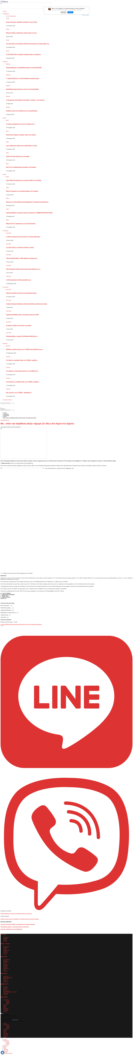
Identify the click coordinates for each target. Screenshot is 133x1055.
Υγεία (4, 963)
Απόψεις (5, 951)
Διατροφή (5, 994)
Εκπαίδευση (6, 962)
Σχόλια (4, 954)
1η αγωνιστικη (4, 624)
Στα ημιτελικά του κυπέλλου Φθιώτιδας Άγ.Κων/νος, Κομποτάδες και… (28, 43)
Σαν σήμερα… (6, 990)
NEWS (5, 1037)
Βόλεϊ (4, 118)
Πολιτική (5, 960)
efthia (8, 624)
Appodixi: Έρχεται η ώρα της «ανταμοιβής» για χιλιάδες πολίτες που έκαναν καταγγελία (20, 919)
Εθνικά (2, 420)
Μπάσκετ (5, 61)
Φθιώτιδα (5, 938)
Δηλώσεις (5, 952)
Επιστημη (5, 970)
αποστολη (18, 624)
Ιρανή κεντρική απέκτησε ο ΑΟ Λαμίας (18, 156)
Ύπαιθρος (5, 965)
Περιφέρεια (5, 937)
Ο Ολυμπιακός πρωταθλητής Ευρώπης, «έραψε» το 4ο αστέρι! (25, 100)
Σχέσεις (5, 989)
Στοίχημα (5, 343)
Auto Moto (5, 230)
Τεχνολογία (5, 993)
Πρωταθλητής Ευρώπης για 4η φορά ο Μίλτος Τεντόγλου (23, 180)
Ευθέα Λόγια (6, 946)
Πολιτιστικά (6, 976)
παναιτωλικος (24, 624)
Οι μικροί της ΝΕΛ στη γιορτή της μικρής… (19, 325)
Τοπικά (7, 18)
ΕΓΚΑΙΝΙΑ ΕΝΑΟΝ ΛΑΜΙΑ (10, 991)
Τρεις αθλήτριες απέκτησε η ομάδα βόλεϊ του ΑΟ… (22, 145)
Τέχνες (4, 980)
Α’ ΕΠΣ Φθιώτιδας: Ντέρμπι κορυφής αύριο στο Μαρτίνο (23, 54)
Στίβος (4, 174)
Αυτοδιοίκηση (6, 959)
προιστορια (35, 624)
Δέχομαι (70, 12)
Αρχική (5, 11)
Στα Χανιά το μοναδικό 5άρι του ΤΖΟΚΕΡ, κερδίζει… (22, 360)
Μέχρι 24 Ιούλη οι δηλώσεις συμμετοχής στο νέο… (21, 33)
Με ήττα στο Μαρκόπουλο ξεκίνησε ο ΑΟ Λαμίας (21, 167)
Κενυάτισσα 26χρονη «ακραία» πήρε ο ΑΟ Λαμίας (21, 135)
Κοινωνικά (5, 986)
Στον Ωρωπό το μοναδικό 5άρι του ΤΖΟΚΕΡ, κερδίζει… (22, 382)
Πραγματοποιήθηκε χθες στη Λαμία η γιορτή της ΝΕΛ (22, 314)
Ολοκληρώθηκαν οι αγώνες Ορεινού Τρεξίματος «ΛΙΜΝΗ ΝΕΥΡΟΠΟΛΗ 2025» (29, 212)
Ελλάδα (5, 939)
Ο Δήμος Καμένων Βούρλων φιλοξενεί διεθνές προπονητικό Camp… (27, 304)
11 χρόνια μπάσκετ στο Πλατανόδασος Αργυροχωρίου (22, 78)
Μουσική (5, 988)
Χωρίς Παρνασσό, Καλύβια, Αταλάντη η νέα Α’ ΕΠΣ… (22, 22)
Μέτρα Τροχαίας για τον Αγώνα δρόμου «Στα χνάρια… (22, 191)
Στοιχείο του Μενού (7, 399)
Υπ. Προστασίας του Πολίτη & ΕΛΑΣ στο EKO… (20, 247)
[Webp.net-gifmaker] (26, 8)
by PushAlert (86, 15)
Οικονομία (5, 964)
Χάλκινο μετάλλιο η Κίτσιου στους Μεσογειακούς (21, 293)
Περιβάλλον (6, 968)
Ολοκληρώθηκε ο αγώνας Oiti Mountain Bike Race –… (22, 336)
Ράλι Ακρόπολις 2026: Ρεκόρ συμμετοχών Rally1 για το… (23, 269)
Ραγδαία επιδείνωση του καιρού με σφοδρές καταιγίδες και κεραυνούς (16, 913)
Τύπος (4, 969)
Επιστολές (5, 947)
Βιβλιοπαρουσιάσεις (7, 977)
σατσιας (40, 624)
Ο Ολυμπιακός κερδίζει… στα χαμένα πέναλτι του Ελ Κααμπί (15, 926)
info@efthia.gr (15, 1019)
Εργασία (5, 967)
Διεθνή (7, 1003)
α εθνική (11, 624)
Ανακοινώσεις (6, 950)
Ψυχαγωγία (5, 978)
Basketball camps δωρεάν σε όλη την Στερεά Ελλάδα (22, 89)
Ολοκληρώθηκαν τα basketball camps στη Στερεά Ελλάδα (24, 67)
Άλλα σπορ (5, 287)
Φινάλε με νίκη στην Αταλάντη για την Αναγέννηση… (22, 111)
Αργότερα (63, 12)
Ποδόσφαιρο (6, 13)
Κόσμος (5, 940)
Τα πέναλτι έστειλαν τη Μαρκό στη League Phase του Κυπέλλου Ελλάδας (18, 924)
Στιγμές (5, 949)
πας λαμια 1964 (30, 624)
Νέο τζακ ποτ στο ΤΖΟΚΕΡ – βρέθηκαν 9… (19, 392)
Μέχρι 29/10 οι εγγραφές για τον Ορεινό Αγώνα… (21, 223)
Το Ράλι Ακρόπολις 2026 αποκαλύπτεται (18, 280)
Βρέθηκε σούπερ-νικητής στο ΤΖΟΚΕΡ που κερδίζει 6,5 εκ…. (25, 349)
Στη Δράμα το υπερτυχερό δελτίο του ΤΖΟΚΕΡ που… (22, 371)
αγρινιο (14, 624)
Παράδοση (5, 981)
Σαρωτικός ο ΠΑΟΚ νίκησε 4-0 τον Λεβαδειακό (11, 929)
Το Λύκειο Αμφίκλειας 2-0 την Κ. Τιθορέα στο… (20, 124)
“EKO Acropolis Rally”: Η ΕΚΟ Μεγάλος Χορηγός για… (22, 258)
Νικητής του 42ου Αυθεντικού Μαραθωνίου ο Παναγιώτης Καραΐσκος (27, 202)
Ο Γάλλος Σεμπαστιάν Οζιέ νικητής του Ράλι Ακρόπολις (23, 236)
